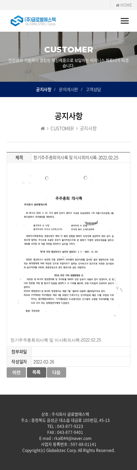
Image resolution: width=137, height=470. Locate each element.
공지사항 (43, 89)
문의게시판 (68, 89)
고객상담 (93, 89)
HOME (125, 5)
